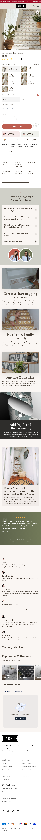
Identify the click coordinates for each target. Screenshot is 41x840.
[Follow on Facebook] (3, 810)
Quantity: (4, 114)
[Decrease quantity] (4, 119)
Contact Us (25, 776)
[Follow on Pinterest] (13, 810)
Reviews (4, 773)
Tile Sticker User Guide (9, 798)
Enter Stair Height (7, 105)
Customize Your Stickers (9, 789)
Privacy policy (6, 770)
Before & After (6, 801)
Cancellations (26, 773)
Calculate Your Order (8, 792)
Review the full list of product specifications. (15, 182)
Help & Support (27, 763)
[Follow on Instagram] (8, 810)
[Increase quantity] (14, 119)
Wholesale (5, 779)
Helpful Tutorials (7, 795)
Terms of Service (7, 767)
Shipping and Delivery (29, 767)
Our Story (5, 763)
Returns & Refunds (28, 770)
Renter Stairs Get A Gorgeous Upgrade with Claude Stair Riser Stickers (20, 491)
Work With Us (6, 776)
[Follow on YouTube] (17, 810)
